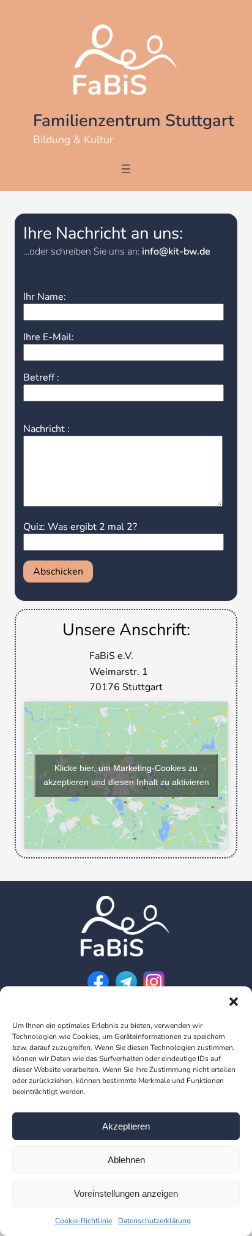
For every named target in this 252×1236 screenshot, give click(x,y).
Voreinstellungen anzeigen (126, 1193)
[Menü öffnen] (126, 169)
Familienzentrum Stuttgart (133, 121)
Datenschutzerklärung (154, 1221)
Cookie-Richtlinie (83, 1221)
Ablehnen (126, 1160)
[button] (234, 1002)
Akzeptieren (126, 1126)
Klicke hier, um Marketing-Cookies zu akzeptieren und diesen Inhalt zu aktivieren (126, 775)
